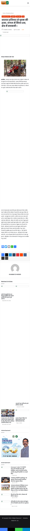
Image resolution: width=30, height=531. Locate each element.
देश (23, 16)
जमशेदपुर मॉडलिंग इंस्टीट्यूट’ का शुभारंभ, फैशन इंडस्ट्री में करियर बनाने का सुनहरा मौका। (19, 479)
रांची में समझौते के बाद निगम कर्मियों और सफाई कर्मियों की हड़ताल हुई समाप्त (7, 296)
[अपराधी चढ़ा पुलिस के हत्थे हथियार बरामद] (22, 343)
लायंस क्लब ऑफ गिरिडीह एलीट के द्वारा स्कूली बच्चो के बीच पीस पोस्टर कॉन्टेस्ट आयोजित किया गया (7, 420)
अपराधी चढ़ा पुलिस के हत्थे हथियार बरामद (22, 404)
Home (4, 13)
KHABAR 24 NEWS (8, 29)
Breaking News (10, 13)
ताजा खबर (19, 16)
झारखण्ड (13, 16)
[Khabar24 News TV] (5, 3)
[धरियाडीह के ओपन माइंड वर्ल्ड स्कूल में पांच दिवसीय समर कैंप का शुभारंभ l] (5, 503)
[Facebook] (2, 254)
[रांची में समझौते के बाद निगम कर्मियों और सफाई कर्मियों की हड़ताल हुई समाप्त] (7, 289)
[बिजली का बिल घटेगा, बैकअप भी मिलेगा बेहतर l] (5, 496)
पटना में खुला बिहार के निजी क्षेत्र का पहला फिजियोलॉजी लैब (21, 419)
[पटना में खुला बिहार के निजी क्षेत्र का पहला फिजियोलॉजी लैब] (22, 413)
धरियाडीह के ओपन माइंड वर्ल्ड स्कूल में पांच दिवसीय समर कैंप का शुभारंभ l (20, 503)
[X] (6, 254)
